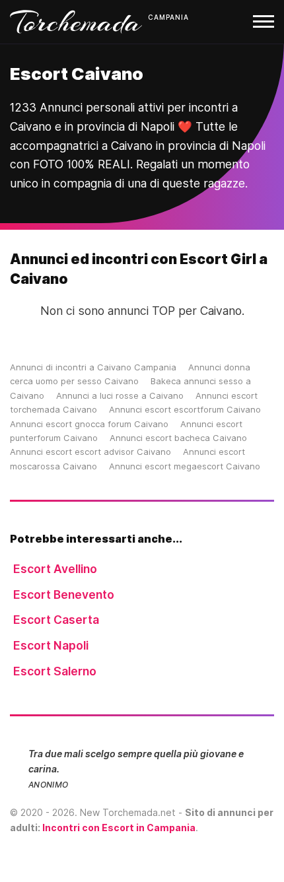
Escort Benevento (63, 594)
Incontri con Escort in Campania (118, 827)
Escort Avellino (55, 569)
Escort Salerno (54, 671)
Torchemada (76, 22)
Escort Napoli (51, 645)
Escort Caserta (56, 620)
